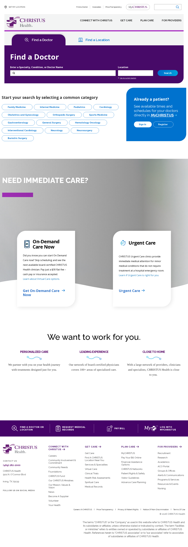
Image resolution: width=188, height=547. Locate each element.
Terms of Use (179, 509)
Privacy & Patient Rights (128, 509)
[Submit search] (177, 7)
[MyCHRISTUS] (138, 7)
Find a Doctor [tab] (42, 40)
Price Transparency (113, 7)
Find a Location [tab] (97, 40)
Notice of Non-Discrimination (156, 509)
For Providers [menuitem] (171, 20)
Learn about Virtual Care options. (41, 279)
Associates (96, 7)
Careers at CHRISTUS (82, 509)
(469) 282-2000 (11, 465)
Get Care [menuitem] (126, 20)
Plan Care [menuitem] (147, 20)
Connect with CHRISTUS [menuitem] (96, 20)
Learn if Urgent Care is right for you (139, 275)
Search (168, 72)
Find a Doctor (82, 7)
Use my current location (128, 78)
